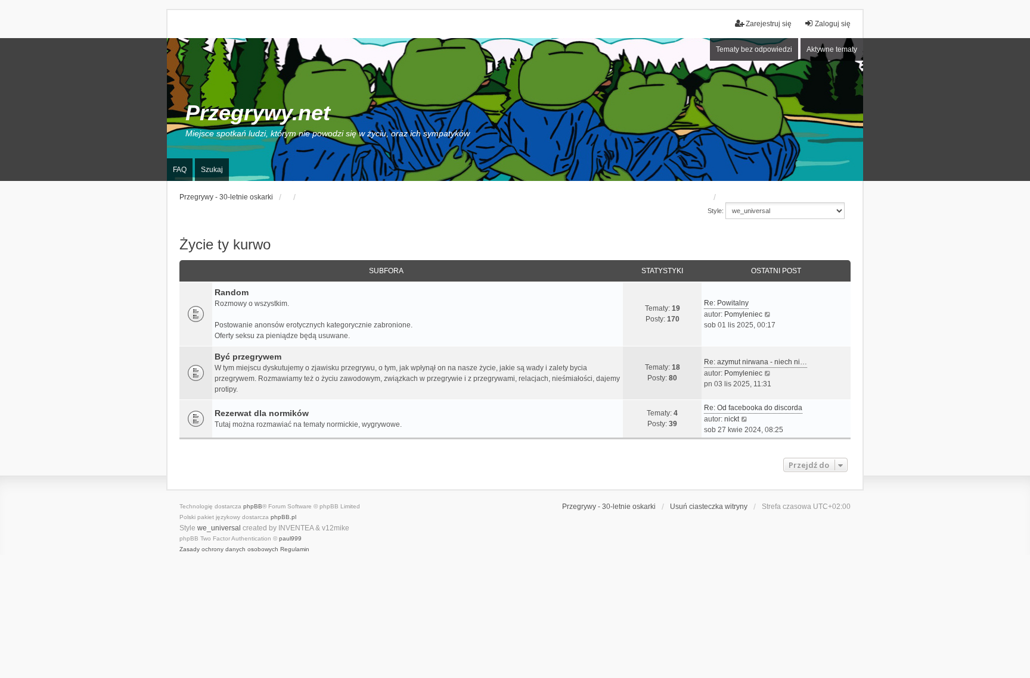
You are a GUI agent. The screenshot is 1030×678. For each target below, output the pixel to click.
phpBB (252, 506)
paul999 (290, 538)
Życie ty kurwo (225, 244)
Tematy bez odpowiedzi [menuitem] (754, 49)
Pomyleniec (743, 314)
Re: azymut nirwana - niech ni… (755, 362)
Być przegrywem (248, 356)
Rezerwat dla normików (262, 413)
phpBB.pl (283, 517)
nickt (731, 419)
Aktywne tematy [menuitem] (831, 49)
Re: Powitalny (726, 303)
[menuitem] (228, 549)
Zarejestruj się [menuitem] (769, 24)
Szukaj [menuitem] (212, 169)
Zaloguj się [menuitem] (833, 24)
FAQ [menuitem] (180, 169)
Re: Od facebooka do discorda (753, 408)
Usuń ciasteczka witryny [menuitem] (708, 506)
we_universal (219, 528)
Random (232, 292)
